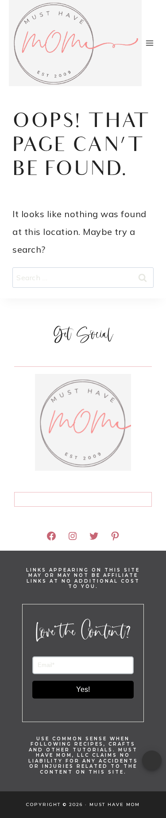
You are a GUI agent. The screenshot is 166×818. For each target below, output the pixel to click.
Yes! (83, 689)
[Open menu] (150, 43)
